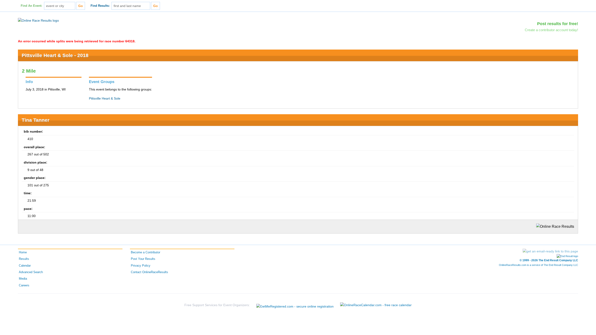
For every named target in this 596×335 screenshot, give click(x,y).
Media (23, 278)
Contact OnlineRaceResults (149, 272)
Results (24, 259)
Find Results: (100, 5)
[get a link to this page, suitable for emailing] (550, 251)
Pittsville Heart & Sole (104, 98)
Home (23, 252)
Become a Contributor (145, 252)
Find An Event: (31, 5)
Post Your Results (143, 259)
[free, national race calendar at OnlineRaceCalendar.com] (376, 305)
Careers (24, 285)
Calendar (25, 265)
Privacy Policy (140, 265)
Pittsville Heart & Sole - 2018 (55, 55)
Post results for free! (557, 23)
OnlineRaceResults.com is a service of (538, 265)
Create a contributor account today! (551, 30)
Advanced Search (31, 272)
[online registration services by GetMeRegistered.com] (295, 305)
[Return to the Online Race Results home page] (38, 20)
